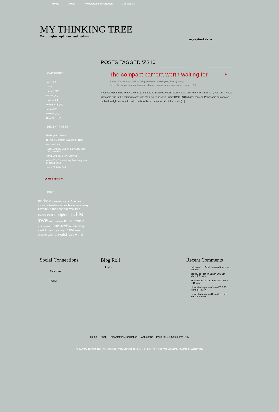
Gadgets (50, 91)
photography (44, 226)
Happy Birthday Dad (56, 167)
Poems (49, 109)
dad (55, 205)
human (76, 209)
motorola (59, 221)
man (51, 221)
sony (54, 230)
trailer (77, 230)
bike (54, 201)
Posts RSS (162, 337)
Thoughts (50, 118)
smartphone (44, 230)
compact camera (137, 85)
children (41, 205)
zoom (186, 85)
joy (73, 215)
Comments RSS (180, 337)
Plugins (108, 267)
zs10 (193, 85)
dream (73, 205)
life (79, 213)
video (50, 235)
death (66, 205)
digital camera (155, 85)
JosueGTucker (198, 274)
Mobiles (49, 95)
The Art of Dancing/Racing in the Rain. (64, 140)
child (79, 201)
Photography (52, 104)
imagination (44, 215)
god (46, 208)
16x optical (121, 85)
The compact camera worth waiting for (158, 74)
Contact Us (128, 3)
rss (210, 39)
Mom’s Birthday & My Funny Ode (62, 156)
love (43, 220)
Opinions (50, 100)
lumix (167, 85)
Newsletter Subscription (99, 3)
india (55, 214)
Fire (84, 205)
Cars (48, 86)
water (72, 235)
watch (63, 234)
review (66, 226)
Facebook (55, 271)
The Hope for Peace (56, 135)
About (71, 3)
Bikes (48, 82)
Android (44, 201)
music (79, 221)
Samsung (78, 226)
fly (87, 205)
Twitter (53, 280)
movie (69, 221)
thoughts (62, 230)
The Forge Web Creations (164, 349)
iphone (65, 215)
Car (73, 201)
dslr (79, 205)
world (79, 234)
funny (41, 209)
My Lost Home (53, 144)
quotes (55, 226)
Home (55, 3)
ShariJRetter (197, 280)
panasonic (176, 85)
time (70, 230)
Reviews (50, 113)
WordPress (196, 349)
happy (68, 208)
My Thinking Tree (86, 29)
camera (66, 201)
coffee (49, 205)
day (60, 205)
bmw (59, 201)
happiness (56, 208)
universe (42, 235)
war (55, 235)
